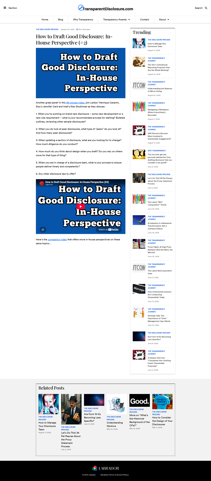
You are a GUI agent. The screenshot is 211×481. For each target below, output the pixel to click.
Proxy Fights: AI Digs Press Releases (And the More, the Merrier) (160, 250)
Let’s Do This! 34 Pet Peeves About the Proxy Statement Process (160, 181)
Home (45, 19)
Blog (60, 19)
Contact (144, 19)
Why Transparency (83, 19)
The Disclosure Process (47, 29)
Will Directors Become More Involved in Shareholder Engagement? (159, 136)
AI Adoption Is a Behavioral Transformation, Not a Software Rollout (159, 226)
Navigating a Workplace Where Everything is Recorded (158, 112)
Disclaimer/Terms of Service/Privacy (114, 475)
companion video (57, 239)
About (162, 19)
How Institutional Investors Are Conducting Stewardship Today (159, 294)
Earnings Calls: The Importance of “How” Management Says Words (159, 318)
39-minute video (75, 102)
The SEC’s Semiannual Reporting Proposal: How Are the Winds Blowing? (159, 67)
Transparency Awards (115, 19)
